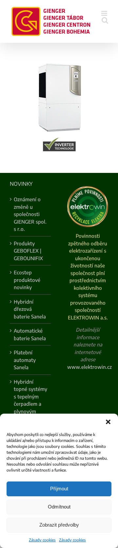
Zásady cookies (42, 539)
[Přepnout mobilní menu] (104, 13)
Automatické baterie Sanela (30, 334)
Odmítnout (59, 506)
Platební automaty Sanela (25, 359)
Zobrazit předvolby (59, 525)
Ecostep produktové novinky (27, 279)
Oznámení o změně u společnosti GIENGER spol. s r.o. (30, 214)
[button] (108, 422)
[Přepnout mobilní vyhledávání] (105, 20)
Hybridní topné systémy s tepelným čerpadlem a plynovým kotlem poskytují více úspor (30, 408)
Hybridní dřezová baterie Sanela (30, 309)
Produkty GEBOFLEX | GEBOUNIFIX (28, 250)
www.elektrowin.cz (89, 367)
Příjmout (59, 488)
